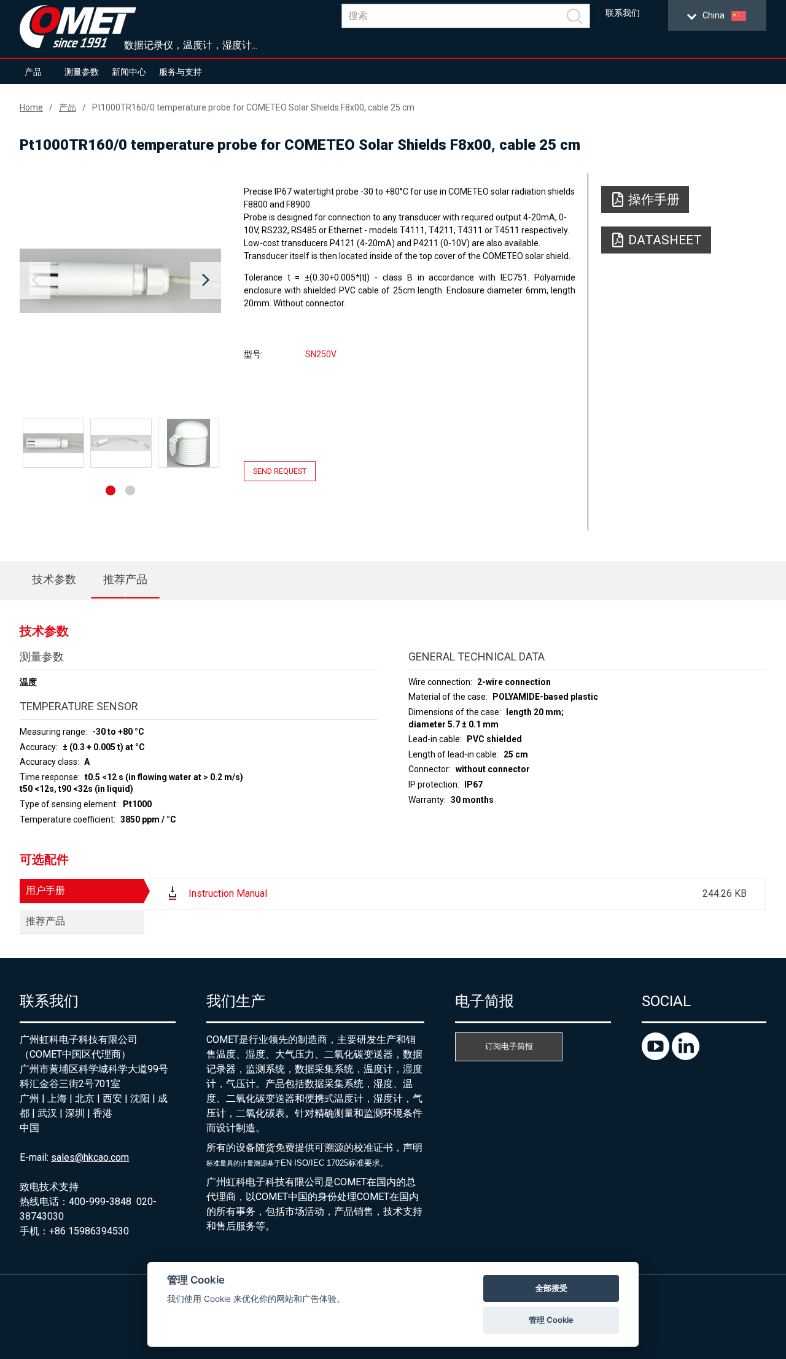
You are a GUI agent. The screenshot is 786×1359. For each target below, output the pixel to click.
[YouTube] (657, 1057)
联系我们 (622, 13)
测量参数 (81, 72)
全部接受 (551, 1288)
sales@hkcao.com (90, 1157)
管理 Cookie (551, 1320)
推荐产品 (125, 579)
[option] (120, 280)
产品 (33, 72)
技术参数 (54, 579)
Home (31, 107)
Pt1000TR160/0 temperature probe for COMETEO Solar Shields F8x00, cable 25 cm (253, 107)
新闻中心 (129, 72)
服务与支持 (180, 72)
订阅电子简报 (509, 1046)
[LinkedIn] (685, 1057)
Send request (279, 471)
